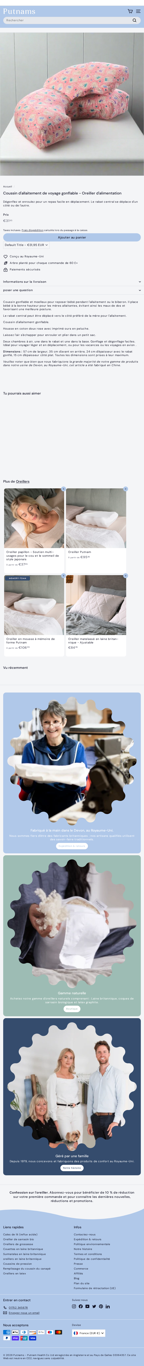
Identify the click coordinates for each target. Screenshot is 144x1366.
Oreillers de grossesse (18, 1244)
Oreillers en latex (14, 1273)
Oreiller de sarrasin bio (18, 1239)
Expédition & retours (72, 846)
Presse (78, 1263)
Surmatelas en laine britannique (24, 1254)
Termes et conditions (88, 1254)
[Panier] (130, 11)
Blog (77, 1278)
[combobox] (72, 20)
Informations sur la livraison (24, 282)
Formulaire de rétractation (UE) (95, 1288)
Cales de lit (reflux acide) (20, 1234)
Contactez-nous (85, 1234)
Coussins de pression (17, 1263)
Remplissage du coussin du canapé (27, 1268)
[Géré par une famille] (72, 1086)
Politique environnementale (92, 1244)
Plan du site (82, 1283)
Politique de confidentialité (92, 1259)
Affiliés (78, 1273)
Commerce (81, 1268)
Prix (6, 215)
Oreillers (22, 481)
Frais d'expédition (33, 230)
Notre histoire (72, 1167)
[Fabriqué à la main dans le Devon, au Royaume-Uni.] (72, 761)
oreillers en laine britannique (22, 1259)
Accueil (7, 186)
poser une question (18, 290)
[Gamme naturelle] (72, 923)
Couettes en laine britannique (23, 1249)
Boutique (72, 1008)
